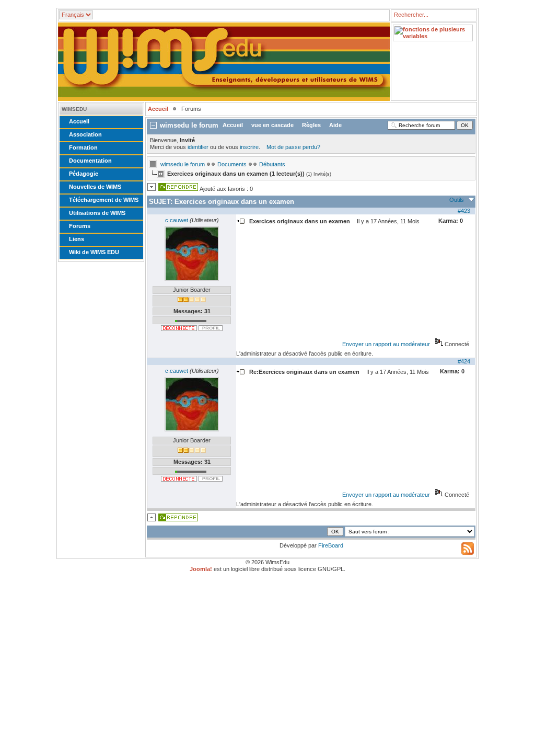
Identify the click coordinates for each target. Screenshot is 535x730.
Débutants (272, 164)
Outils (456, 200)
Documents (232, 164)
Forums (79, 226)
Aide (335, 125)
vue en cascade (272, 125)
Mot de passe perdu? (293, 147)
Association (85, 134)
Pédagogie (83, 173)
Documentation (90, 160)
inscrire (249, 147)
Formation (83, 147)
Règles (311, 125)
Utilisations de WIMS (97, 213)
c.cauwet (176, 220)
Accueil (79, 121)
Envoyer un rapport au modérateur (386, 344)
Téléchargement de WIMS (103, 200)
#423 (464, 211)
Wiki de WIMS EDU (94, 252)
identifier (198, 147)
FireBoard (330, 545)
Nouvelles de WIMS (95, 187)
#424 (464, 361)
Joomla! (201, 569)
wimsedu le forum (182, 164)
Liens (76, 239)
